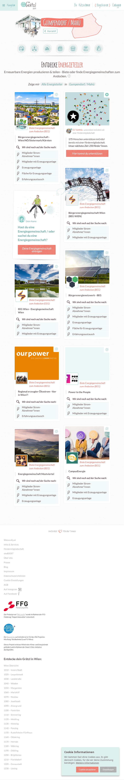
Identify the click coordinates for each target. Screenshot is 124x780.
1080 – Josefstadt (12, 701)
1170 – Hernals (11, 741)
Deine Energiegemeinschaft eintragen (36, 250)
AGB (6, 584)
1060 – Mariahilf (12, 692)
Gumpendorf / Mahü (82, 84)
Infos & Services (11, 544)
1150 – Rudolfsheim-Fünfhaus (18, 732)
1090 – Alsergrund (12, 706)
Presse (7, 562)
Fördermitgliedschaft (14, 549)
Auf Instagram (10, 589)
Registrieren (102, 5)
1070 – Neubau (11, 697)
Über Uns (8, 558)
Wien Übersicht (11, 665)
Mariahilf (51, 31)
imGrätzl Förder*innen (62, 531)
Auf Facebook (10, 593)
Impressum (9, 571)
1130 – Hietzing (11, 723)
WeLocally (21, 614)
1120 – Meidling (11, 719)
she (8, 553)
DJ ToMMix (78, 130)
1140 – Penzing (11, 728)
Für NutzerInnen (82, 5)
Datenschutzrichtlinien (14, 576)
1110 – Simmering (12, 714)
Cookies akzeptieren (87, 769)
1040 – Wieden (11, 683)
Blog (6, 567)
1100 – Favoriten (12, 710)
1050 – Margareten (13, 688)
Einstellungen (108, 769)
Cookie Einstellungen (14, 580)
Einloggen (117, 5)
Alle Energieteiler (52, 84)
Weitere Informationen (87, 762)
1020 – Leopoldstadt (13, 674)
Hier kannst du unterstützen (87, 153)
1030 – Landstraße (12, 679)
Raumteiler (11, 637)
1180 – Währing (11, 746)
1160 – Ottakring (12, 737)
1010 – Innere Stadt (13, 670)
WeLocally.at (10, 540)
